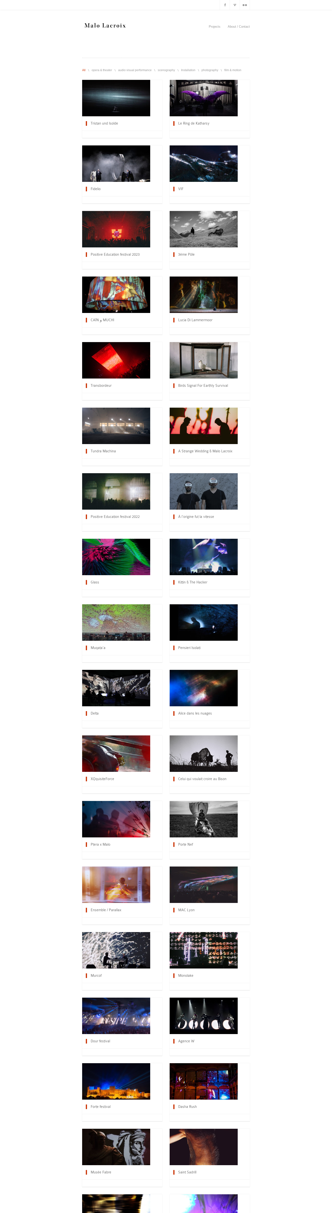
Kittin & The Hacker (192, 582)
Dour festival (100, 1041)
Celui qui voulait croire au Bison (202, 779)
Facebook (225, 5)
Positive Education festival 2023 (115, 254)
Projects (214, 26)
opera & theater (102, 70)
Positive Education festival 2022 (115, 517)
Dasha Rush (187, 1107)
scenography (166, 70)
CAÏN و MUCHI (102, 320)
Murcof (96, 975)
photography (209, 70)
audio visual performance (135, 70)
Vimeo (235, 5)
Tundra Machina (103, 451)
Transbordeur (101, 385)
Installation (188, 70)
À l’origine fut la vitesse (196, 517)
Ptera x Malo (100, 844)
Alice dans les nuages (195, 713)
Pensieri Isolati (189, 648)
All (84, 70)
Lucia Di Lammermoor (195, 320)
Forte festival (101, 1107)
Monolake (185, 975)
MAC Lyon (186, 910)
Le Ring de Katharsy (194, 123)
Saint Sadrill (187, 1172)
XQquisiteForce (102, 779)
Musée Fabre (101, 1172)
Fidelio (96, 189)
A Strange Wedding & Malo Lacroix (205, 451)
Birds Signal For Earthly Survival (203, 385)
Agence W (186, 1041)
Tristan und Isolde (104, 123)
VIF (180, 189)
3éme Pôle (186, 254)
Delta (95, 713)
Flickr (245, 5)
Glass (95, 582)
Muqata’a (98, 648)
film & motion (232, 70)
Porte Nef (185, 844)
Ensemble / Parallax (106, 910)
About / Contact (239, 26)
